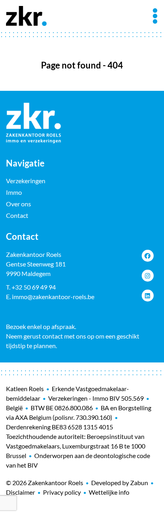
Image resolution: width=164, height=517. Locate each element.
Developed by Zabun (119, 482)
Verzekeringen (25, 180)
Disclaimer (20, 492)
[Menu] (155, 16)
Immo (14, 192)
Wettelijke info (109, 492)
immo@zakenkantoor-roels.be (53, 296)
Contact (17, 215)
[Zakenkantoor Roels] (26, 15)
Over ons (18, 204)
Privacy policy (62, 492)
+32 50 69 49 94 (34, 287)
